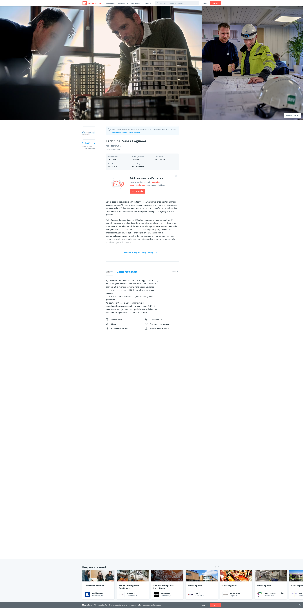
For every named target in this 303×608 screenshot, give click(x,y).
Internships (135, 3)
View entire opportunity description (140, 252)
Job (107, 145)
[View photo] (101, 63)
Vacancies (110, 3)
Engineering (160, 159)
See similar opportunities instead (126, 132)
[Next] (219, 567)
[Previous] (215, 567)
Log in (204, 3)
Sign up (215, 3)
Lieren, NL (116, 145)
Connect (175, 272)
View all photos (292, 115)
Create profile (137, 191)
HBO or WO (112, 166)
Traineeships (122, 3)
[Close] (300, 605)
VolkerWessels (88, 143)
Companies (147, 3)
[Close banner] (176, 176)
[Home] (92, 3)
